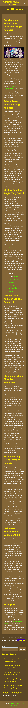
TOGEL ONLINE (7, 16)
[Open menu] (24, 3)
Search (4, 646)
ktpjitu (10, 247)
